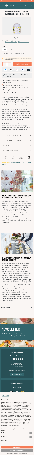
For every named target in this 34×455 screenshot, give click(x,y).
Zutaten (6, 146)
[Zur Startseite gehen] (14, 5)
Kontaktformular (21, 370)
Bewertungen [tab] (5, 307)
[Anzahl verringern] (4, 64)
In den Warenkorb (22, 64)
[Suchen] (24, 5)
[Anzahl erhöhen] (9, 64)
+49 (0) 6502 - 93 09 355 (17, 359)
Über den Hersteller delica (12, 136)
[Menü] (3, 5)
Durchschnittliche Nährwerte (14, 141)
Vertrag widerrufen (17, 374)
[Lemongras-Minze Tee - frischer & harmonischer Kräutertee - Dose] (17, 26)
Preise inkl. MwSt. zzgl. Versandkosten (17, 42)
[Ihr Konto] (27, 5)
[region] (17, 26)
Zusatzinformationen (10, 151)
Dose (4, 49)
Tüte (10, 49)
